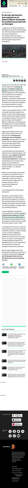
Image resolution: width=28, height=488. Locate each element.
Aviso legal (14, 466)
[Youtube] (18, 437)
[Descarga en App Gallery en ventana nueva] (17, 425)
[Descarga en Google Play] (17, 416)
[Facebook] (14, 432)
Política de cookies (16, 470)
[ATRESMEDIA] (14, 447)
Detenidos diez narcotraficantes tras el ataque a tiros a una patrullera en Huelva (16, 368)
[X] (14, 81)
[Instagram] (10, 437)
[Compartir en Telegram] (22, 81)
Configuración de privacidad (18, 475)
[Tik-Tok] (14, 437)
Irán (20, 6)
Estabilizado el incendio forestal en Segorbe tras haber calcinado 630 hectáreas (17, 361)
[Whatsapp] (18, 432)
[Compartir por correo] (24, 81)
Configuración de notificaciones (16, 478)
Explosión (5, 272)
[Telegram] (22, 432)
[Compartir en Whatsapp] (19, 81)
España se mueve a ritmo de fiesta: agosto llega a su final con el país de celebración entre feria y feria (17, 375)
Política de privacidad (17, 468)
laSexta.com (5, 74)
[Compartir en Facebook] (17, 81)
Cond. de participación (17, 472)
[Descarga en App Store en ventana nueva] (16, 421)
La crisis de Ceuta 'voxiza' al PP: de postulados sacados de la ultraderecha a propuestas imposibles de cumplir (16, 335)
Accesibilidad (15, 480)
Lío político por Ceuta (18, 0)
